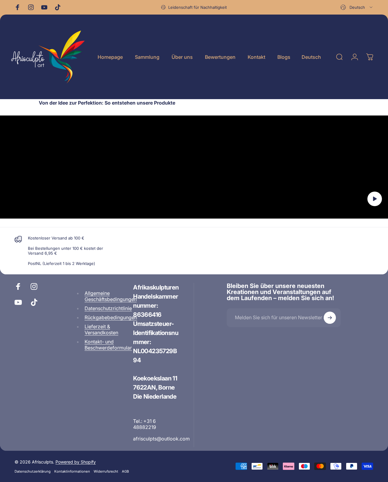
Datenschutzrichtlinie (108, 308)
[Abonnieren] (330, 318)
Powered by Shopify (75, 461)
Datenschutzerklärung (33, 471)
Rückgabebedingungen (111, 317)
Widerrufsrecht (106, 471)
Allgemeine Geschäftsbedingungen (111, 296)
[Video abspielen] (194, 167)
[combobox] (356, 7)
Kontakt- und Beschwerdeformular (108, 345)
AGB (125, 471)
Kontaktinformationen (72, 471)
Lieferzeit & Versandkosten (101, 329)
